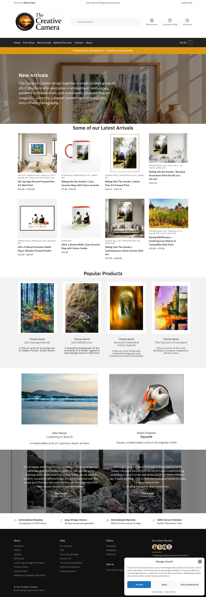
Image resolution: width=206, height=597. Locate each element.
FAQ (62, 550)
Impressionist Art (81, 175)
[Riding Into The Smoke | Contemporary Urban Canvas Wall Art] (124, 218)
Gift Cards (19, 558)
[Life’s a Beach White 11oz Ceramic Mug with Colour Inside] (81, 218)
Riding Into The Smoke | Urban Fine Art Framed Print (122, 183)
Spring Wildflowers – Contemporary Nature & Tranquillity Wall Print (162, 241)
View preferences (190, 584)
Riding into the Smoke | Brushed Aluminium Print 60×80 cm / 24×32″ (167, 175)
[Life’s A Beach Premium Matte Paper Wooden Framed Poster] (37, 218)
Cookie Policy (157, 591)
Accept (139, 584)
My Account (151, 24)
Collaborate (186, 2)
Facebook (111, 545)
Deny (164, 584)
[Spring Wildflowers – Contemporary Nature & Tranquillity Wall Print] (168, 213)
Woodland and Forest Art (42, 178)
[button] (199, 561)
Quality (17, 554)
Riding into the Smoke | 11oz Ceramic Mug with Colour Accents (80, 183)
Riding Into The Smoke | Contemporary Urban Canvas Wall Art (124, 250)
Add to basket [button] (168, 189)
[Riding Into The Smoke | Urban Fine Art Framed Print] (124, 152)
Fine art (22, 175)
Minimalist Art (39, 241)
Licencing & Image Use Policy (29, 562)
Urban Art (161, 168)
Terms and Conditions (71, 562)
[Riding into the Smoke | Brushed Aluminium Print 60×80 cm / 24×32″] (168, 148)
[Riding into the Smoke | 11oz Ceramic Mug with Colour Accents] (81, 152)
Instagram (111, 550)
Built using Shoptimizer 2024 (29, 590)
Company (18, 545)
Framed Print (33, 175)
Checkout (187, 24)
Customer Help (170, 24)
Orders (17, 550)
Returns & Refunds (70, 566)
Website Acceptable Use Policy (30, 575)
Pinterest (110, 554)
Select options (37, 195)
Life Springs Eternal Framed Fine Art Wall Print (36, 183)
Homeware (66, 175)
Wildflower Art (168, 233)
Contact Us (65, 558)
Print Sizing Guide (69, 554)
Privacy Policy (170, 591)
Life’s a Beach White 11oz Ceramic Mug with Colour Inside (80, 246)
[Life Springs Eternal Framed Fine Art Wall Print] (37, 152)
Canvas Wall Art (113, 241)
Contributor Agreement (118, 569)
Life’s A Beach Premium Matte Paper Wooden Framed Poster (35, 248)
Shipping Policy (68, 571)
